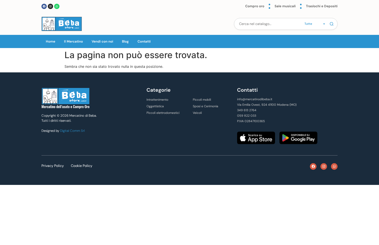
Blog (125, 41)
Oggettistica (155, 106)
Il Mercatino (73, 41)
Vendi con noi (102, 41)
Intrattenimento (157, 100)
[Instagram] (50, 6)
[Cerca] (331, 23)
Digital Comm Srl (72, 131)
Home (50, 41)
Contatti (144, 41)
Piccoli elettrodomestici (163, 113)
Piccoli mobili (202, 100)
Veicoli (197, 113)
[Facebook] (44, 6)
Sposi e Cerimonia (205, 106)
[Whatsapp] (56, 6)
